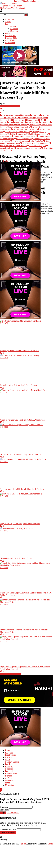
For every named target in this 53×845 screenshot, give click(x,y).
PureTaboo (9, 764)
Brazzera (26, 115)
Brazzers (36, 115)
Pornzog (17, 1)
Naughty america (12, 762)
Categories (9, 19)
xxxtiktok (9, 780)
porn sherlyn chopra (20, 141)
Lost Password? (13, 812)
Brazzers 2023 (11, 773)
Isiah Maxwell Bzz (24, 139)
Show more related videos (10, 674)
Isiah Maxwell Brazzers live (25, 136)
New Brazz (20, 122)
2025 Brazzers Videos (11, 115)
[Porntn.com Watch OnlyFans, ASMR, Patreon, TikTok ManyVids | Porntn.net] (13, 5)
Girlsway (9, 757)
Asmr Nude (10, 40)
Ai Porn (8, 778)
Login (3, 813)
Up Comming (21, 125)
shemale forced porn (37, 145)
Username (4, 807)
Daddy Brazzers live (17, 134)
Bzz (42, 120)
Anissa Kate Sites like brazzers (17, 132)
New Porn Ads (33, 122)
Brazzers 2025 (11, 38)
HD (11, 122)
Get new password (8, 832)
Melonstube (10, 42)
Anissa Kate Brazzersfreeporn (25, 129)
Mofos (7, 759)
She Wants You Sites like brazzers (13, 145)
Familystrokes (10, 755)
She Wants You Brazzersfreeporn (36, 143)
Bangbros (9, 752)
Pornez (36, 1)
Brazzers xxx (32, 120)
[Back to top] (1, 789)
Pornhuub (14, 29)
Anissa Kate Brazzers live (19, 127)
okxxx (7, 783)
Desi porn (14, 31)
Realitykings (10, 766)
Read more (6, 161)
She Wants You (36, 141)
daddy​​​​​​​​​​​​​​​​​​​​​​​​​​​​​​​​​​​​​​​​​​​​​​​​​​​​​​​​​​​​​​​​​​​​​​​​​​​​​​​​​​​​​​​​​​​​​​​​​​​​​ (35, 132)
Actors (8, 22)
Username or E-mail (8, 830)
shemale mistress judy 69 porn (28, 148)
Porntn (30, 1)
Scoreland (9, 769)
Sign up (23, 844)
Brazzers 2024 (12, 118)
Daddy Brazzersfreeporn (38, 134)
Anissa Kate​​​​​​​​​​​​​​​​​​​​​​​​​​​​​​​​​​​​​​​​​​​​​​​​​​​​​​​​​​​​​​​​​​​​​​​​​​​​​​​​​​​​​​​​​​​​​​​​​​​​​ (34, 125)
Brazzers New (19, 120)
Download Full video (11, 106)
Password (4, 810)
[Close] (1, 792)
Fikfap (24, 1)
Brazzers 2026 (26, 118)
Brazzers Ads (10, 36)
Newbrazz (45, 122)
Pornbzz (8, 776)
